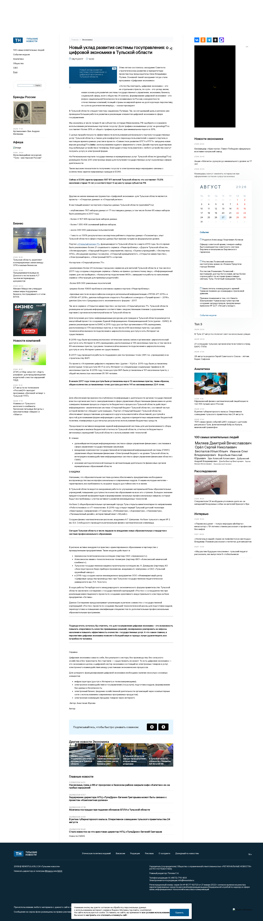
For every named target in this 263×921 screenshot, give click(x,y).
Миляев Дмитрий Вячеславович (223, 443)
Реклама (149, 853)
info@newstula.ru (186, 880)
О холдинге (164, 853)
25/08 (15, 129)
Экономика (87, 39)
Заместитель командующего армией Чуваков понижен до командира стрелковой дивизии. (222, 291)
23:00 (202, 144)
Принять (179, 912)
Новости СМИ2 (77, 836)
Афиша (18, 142)
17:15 (21, 401)
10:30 (202, 547)
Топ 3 (198, 324)
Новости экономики (208, 139)
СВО (15, 67)
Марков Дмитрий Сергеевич (223, 464)
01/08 (196, 519)
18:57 (20, 369)
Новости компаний (26, 340)
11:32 (201, 399)
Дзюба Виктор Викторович (231, 461)
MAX (59, 871)
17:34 (21, 129)
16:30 (20, 257)
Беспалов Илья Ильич (212, 451)
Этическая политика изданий (96, 853)
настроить (91, 915)
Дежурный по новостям (187, 853)
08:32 (201, 534)
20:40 (202, 169)
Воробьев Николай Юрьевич (218, 456)
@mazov (49, 871)
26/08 (15, 401)
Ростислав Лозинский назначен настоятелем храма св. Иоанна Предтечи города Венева (220, 264)
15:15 (20, 385)
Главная (75, 39)
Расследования (205, 471)
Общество (18, 63)
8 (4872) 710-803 (177, 877)
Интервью (201, 514)
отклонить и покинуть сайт (114, 915)
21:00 (202, 352)
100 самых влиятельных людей (28, 50)
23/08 (196, 419)
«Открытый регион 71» (88, 244)
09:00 (20, 286)
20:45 (202, 156)
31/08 (15, 153)
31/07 (196, 534)
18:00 (202, 499)
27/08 (15, 257)
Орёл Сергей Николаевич (216, 447)
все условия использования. (156, 912)
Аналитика (18, 58)
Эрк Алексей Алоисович (222, 458)
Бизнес (18, 223)
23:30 (202, 329)
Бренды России (24, 97)
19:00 (21, 153)
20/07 (196, 547)
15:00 (20, 270)
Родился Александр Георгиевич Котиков (222, 239)
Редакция (135, 853)
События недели (21, 54)
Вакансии (120, 853)
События (204, 232)
